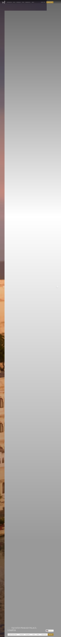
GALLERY (50, 630)
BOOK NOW (50, 634)
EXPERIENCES (18, 2)
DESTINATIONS (9, 2)
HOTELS (14, 2)
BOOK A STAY (50, 2)
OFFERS (23, 2)
